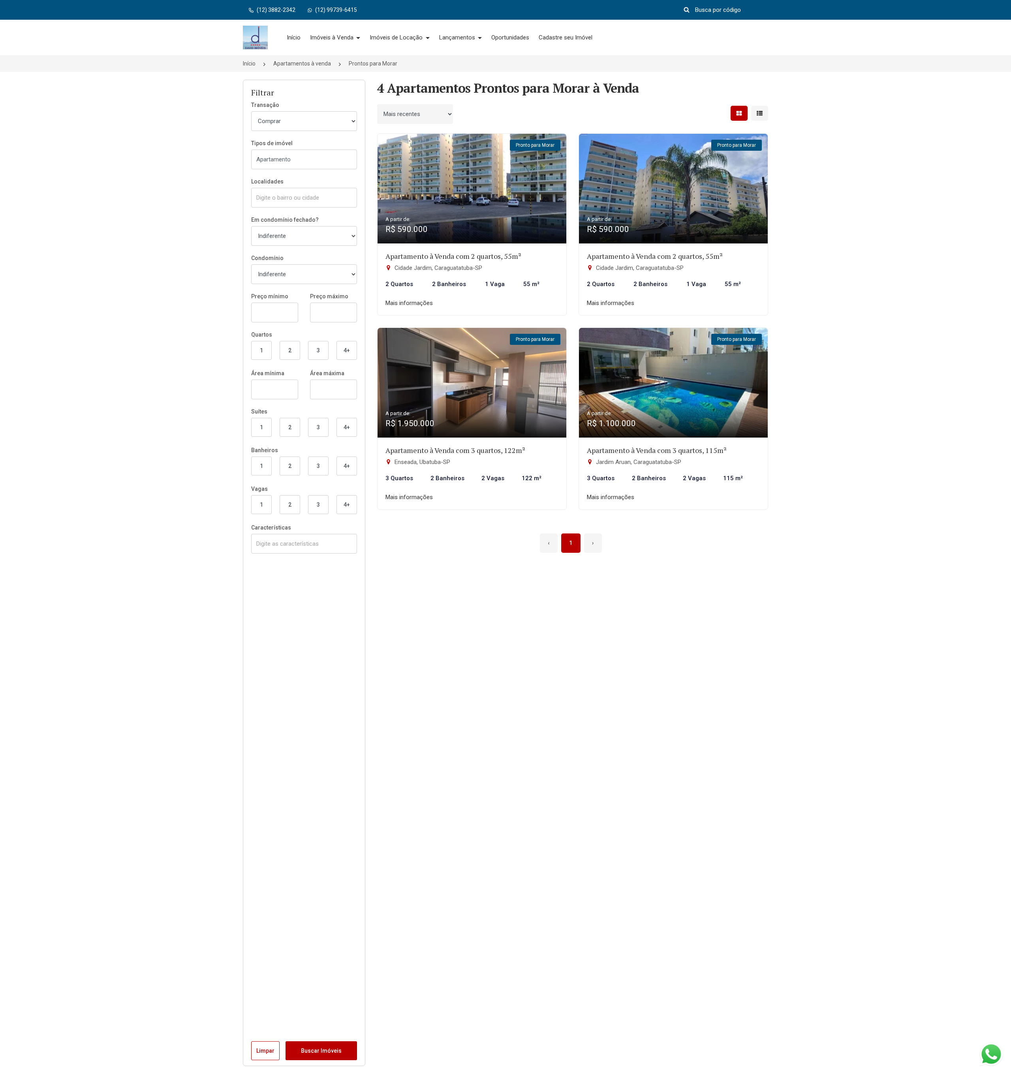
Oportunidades (510, 37)
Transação (265, 105)
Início (294, 37)
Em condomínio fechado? (285, 220)
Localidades (267, 181)
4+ (347, 350)
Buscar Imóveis (321, 1051)
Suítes (259, 411)
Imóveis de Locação (397, 37)
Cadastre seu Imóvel (565, 37)
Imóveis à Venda (332, 37)
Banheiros (264, 450)
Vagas (259, 489)
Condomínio (267, 258)
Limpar (265, 1051)
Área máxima (327, 373)
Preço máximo (329, 296)
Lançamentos (458, 37)
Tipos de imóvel (272, 143)
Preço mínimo (269, 296)
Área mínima (267, 373)
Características (271, 527)
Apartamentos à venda (302, 63)
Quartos (261, 334)
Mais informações (409, 303)
